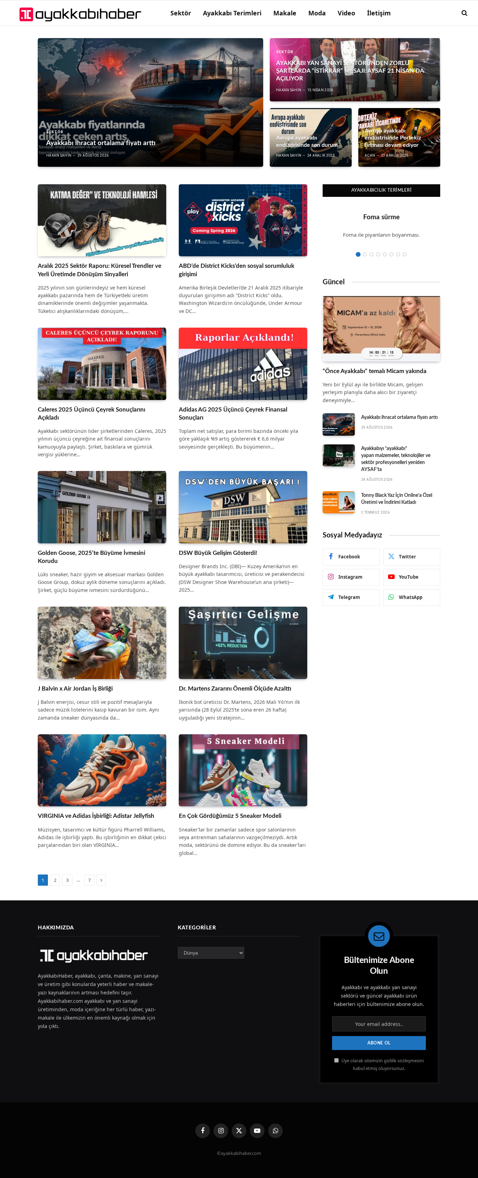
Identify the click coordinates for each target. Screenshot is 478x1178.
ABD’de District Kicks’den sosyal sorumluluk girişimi (236, 270)
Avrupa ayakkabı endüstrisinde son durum (307, 141)
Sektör (180, 13)
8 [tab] (404, 254)
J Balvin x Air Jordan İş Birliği (75, 689)
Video (346, 13)
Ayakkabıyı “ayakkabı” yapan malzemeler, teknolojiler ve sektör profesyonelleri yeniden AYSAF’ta (395, 459)
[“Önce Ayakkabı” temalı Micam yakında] (381, 328)
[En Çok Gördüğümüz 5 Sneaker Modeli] (243, 770)
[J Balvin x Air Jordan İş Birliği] (102, 643)
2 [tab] (364, 254)
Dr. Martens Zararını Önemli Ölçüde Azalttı (235, 689)
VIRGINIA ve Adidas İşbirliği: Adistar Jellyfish (96, 816)
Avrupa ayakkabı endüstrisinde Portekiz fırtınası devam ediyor (393, 138)
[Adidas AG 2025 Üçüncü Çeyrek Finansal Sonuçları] (243, 364)
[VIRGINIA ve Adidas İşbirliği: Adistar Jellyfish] (102, 770)
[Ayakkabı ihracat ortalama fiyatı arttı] (150, 102)
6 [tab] (391, 254)
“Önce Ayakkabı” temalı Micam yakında (375, 371)
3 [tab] (371, 254)
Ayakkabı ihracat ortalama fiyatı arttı (100, 143)
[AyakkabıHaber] (81, 13)
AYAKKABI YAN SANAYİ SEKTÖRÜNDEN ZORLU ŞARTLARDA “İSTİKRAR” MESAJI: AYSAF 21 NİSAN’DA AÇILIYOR (350, 70)
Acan (370, 155)
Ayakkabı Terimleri (232, 13)
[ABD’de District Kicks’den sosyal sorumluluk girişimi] (243, 220)
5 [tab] (384, 254)
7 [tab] (398, 254)
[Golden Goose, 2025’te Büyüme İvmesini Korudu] (102, 507)
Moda (317, 13)
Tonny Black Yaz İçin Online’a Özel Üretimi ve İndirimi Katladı (396, 499)
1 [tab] (358, 254)
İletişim (379, 13)
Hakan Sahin (58, 155)
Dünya (283, 128)
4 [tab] (378, 254)
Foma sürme (381, 217)
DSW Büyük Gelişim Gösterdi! (218, 553)
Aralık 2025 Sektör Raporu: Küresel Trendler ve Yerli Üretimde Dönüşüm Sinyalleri (99, 270)
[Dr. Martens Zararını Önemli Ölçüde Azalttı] (243, 643)
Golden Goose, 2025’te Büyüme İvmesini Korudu (91, 557)
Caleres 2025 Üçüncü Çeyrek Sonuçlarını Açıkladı (91, 414)
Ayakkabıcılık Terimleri (381, 190)
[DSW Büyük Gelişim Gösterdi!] (243, 507)
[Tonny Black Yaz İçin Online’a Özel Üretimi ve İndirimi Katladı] (339, 502)
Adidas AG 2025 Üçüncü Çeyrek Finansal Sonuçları (233, 414)
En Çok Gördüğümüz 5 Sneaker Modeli (230, 816)
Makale (284, 13)
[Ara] (464, 13)
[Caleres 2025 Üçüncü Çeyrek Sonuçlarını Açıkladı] (102, 364)
